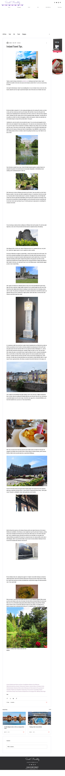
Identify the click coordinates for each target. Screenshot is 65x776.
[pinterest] (60, 2)
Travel (18, 34)
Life (14, 34)
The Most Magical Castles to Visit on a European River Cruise (14, 727)
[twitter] (56, 2)
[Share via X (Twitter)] (10, 698)
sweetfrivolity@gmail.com (32, 762)
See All (50, 709)
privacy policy (33, 768)
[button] (49, 34)
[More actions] (46, 43)
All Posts (4, 34)
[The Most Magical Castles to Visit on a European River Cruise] (14, 718)
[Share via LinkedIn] (13, 698)
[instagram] (58, 2)
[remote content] (27, 100)
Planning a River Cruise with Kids (36, 727)
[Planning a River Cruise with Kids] (39, 718)
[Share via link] (16, 698)
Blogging (24, 34)
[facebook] (54, 2)
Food (10, 34)
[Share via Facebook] (7, 698)
